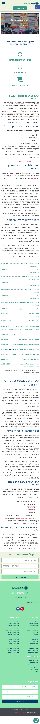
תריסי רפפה (30, 510)
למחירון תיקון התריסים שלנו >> (27, 161)
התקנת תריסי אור (20, 85)
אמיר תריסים (25, 709)
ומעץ (6, 518)
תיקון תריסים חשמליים (20, 59)
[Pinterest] (22, 609)
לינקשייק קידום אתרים (20, 712)
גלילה (33, 178)
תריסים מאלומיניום (23, 518)
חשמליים (13, 176)
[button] (3, 3)
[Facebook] (18, 609)
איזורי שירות (14, 617)
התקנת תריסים (20, 72)
